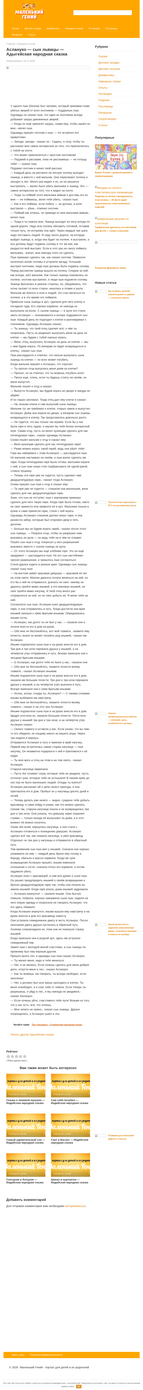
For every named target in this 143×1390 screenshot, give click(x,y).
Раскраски (17, 35)
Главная (10, 44)
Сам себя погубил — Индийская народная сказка (69, 1101)
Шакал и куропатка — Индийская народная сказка (69, 1181)
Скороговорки (107, 118)
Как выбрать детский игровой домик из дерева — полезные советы (121, 294)
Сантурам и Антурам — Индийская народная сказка (25, 1181)
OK (78, 1386)
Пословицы (111, 28)
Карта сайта (18, 1355)
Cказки (15, 28)
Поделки (103, 100)
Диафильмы (53, 28)
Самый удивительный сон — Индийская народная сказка (25, 1141)
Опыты (102, 87)
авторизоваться (75, 1206)
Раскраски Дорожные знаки (110, 268)
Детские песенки (109, 68)
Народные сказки (74, 28)
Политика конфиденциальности (46, 1355)
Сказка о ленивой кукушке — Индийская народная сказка (25, 1101)
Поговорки (94, 28)
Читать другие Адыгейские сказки (32, 1034)
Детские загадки (33, 28)
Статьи (31, 35)
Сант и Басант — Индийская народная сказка (69, 1141)
